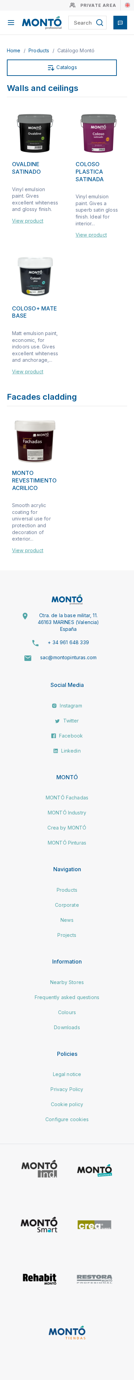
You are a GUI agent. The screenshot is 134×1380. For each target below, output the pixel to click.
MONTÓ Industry (67, 812)
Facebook (70, 736)
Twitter (70, 721)
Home (14, 50)
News (67, 920)
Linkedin (70, 751)
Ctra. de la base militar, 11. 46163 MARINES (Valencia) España (68, 622)
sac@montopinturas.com (68, 657)
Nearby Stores (67, 982)
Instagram (70, 705)
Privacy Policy (67, 1089)
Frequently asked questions (67, 997)
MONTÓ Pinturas (67, 843)
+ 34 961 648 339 (68, 642)
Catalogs (66, 67)
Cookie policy (67, 1104)
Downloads (67, 1027)
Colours (67, 1012)
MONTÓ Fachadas (67, 797)
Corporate (67, 905)
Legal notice (67, 1074)
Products (40, 50)
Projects (66, 935)
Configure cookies (67, 1119)
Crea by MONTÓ (66, 828)
